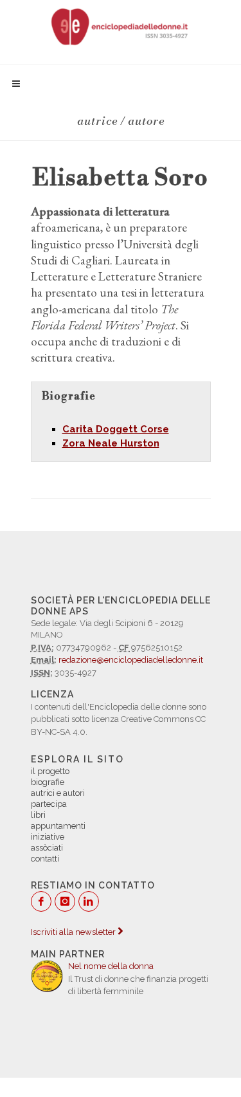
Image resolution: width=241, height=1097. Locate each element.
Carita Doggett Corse (115, 429)
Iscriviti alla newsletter (74, 932)
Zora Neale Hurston (110, 443)
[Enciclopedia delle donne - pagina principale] (120, 25)
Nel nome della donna (111, 966)
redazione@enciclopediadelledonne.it (130, 660)
